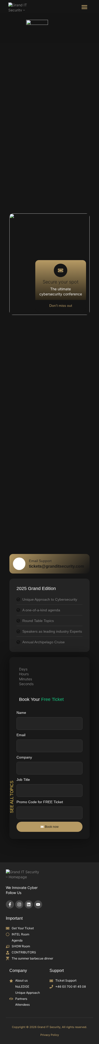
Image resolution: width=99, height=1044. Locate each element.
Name (21, 713)
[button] (84, 7)
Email (20, 735)
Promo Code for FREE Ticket (39, 802)
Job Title (23, 780)
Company (24, 757)
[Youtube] (38, 904)
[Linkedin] (29, 904)
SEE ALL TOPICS (12, 796)
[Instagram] (19, 904)
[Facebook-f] (10, 904)
